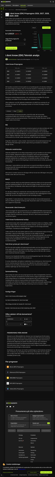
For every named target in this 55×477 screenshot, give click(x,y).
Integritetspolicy (23, 474)
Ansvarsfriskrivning (32, 474)
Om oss (20, 438)
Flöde (2, 5)
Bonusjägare (16, 5)
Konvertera (33, 440)
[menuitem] (2, 8)
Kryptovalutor (34, 438)
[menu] (2, 13)
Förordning (33, 450)
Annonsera (30, 5)
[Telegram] (13, 407)
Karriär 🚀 (21, 440)
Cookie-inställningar (43, 474)
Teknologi (33, 457)
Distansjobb (21, 452)
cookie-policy (21, 469)
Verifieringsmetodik (23, 457)
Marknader (23, 5)
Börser (32, 443)
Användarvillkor (14, 474)
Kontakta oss (22, 455)
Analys (32, 459)
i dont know (11, 9)
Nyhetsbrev (8, 5)
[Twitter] (7, 407)
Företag (32, 452)
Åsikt (32, 462)
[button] (29, 296)
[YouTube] (10, 407)
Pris (6, 9)
